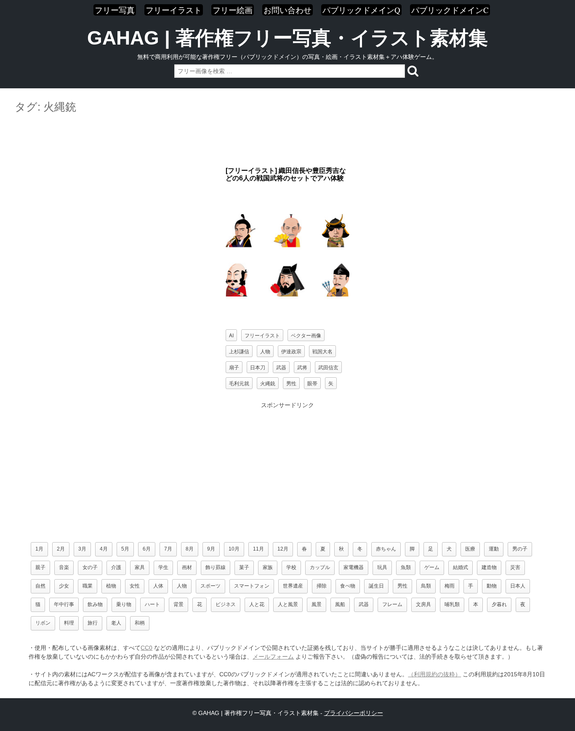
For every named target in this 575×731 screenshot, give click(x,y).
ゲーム (431, 567)
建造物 (489, 567)
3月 (82, 549)
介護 (116, 567)
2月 (61, 549)
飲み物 (95, 604)
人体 (158, 586)
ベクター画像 (306, 335)
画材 (187, 567)
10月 (234, 549)
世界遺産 (293, 586)
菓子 (244, 567)
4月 (104, 549)
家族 (268, 567)
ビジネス (226, 604)
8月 (190, 549)
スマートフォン (251, 586)
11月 (258, 549)
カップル (320, 567)
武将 (302, 367)
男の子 (519, 549)
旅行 (93, 623)
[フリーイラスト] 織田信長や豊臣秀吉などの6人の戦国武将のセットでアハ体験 (286, 174)
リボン (43, 623)
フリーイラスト (174, 10)
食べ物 (347, 586)
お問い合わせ (287, 10)
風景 (316, 604)
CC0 (146, 647)
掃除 (322, 586)
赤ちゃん (386, 549)
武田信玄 (328, 367)
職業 (88, 586)
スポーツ (210, 586)
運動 (494, 549)
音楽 (64, 567)
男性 (291, 383)
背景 (178, 604)
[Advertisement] (287, 140)
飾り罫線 (215, 567)
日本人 (517, 586)
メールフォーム (273, 656)
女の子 (90, 567)
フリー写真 (115, 10)
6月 (147, 549)
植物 (111, 586)
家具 (140, 567)
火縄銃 (267, 383)
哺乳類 (452, 604)
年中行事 (64, 604)
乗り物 (123, 604)
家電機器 (353, 567)
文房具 (423, 604)
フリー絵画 (233, 10)
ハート (152, 604)
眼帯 (312, 383)
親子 (40, 567)
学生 (163, 567)
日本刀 (257, 367)
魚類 (406, 567)
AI (231, 335)
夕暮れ (499, 604)
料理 (69, 623)
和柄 (140, 623)
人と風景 (288, 604)
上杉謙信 (239, 351)
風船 (340, 604)
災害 (515, 567)
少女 (64, 586)
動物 (492, 586)
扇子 (234, 367)
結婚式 (460, 567)
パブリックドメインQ (361, 10)
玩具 (382, 567)
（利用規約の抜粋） (434, 674)
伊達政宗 (291, 351)
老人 (116, 623)
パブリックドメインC (450, 10)
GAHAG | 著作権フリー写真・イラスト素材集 (287, 38)
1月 (39, 549)
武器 (281, 367)
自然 (40, 586)
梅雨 (450, 586)
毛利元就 (239, 383)
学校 (291, 567)
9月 (211, 549)
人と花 (256, 604)
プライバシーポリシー (353, 713)
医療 (470, 549)
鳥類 (426, 586)
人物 (265, 351)
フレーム (392, 604)
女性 (135, 586)
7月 (168, 549)
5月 (125, 549)
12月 (282, 549)
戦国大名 (322, 351)
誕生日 (376, 586)
